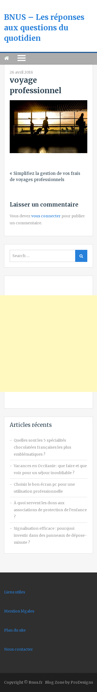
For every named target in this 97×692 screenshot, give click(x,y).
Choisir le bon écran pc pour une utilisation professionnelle (44, 488)
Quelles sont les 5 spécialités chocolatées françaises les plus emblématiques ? (42, 447)
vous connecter (46, 216)
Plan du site (15, 630)
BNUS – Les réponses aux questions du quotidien (44, 27)
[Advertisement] (48, 343)
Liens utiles (14, 592)
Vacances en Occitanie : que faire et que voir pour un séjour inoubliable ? (50, 469)
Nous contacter (18, 649)
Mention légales (19, 611)
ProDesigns (82, 682)
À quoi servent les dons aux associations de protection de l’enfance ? (50, 509)
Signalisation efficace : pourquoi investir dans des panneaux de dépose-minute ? (50, 535)
